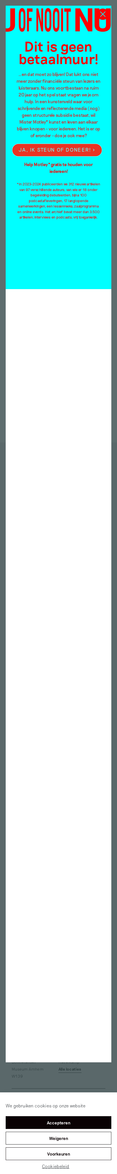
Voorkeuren (58, 1153)
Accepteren (58, 1122)
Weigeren (58, 1138)
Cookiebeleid (55, 1166)
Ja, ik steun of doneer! (55, 149)
